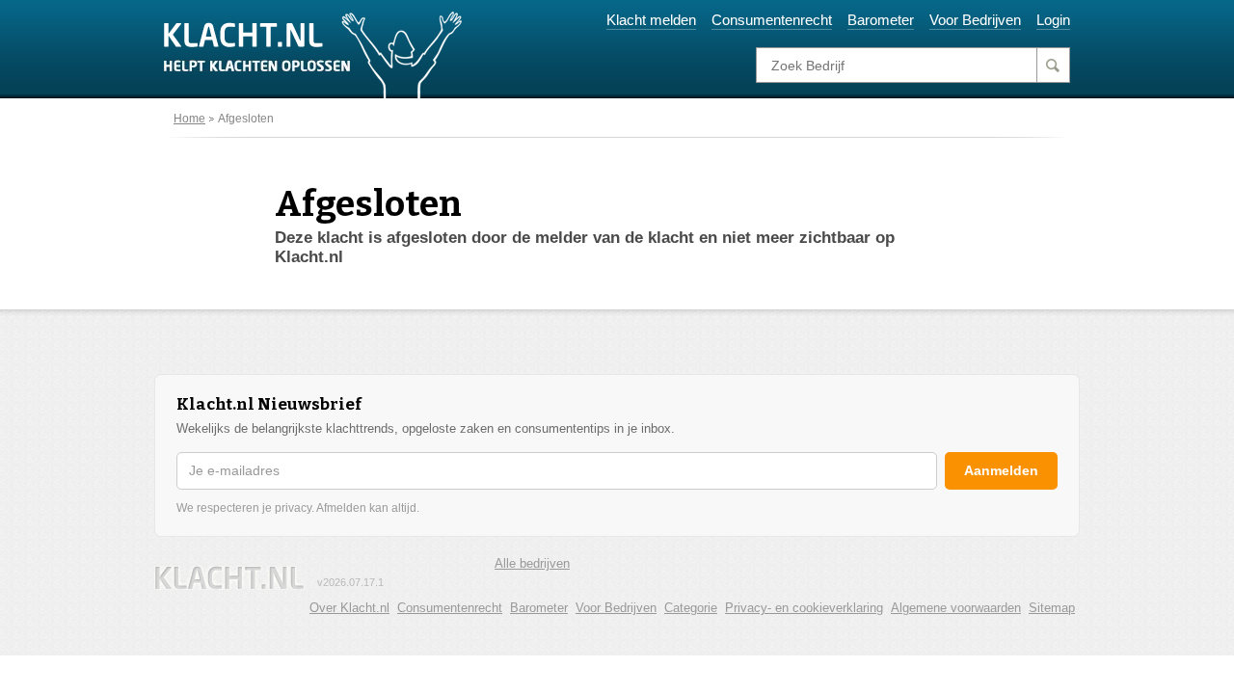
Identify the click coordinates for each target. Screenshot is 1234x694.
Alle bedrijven (532, 563)
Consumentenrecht (771, 20)
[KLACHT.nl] (313, 54)
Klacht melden (651, 20)
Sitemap (1052, 608)
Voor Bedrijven (975, 20)
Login (1053, 20)
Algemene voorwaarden (956, 608)
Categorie (690, 608)
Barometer (880, 20)
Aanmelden (1001, 470)
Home (189, 118)
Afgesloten (246, 118)
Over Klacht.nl (349, 608)
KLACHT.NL (229, 578)
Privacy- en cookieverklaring (804, 608)
